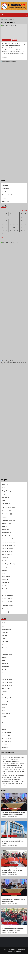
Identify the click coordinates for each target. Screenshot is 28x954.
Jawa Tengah (5, 532)
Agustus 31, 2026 (11, 816)
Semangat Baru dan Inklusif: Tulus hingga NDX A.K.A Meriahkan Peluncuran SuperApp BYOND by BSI (13, 777)
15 (21, 224)
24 (3, 230)
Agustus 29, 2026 (11, 903)
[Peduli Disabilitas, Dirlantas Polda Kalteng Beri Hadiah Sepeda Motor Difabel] (14, 33)
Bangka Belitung (6, 491)
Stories (4, 592)
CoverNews (10, 951)
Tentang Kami (5, 201)
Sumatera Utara (6, 601)
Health (4, 517)
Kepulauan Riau (6, 554)
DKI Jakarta (5, 503)
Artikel (4, 484)
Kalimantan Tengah (7, 39)
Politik (4, 579)
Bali (3, 487)
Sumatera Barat (6, 598)
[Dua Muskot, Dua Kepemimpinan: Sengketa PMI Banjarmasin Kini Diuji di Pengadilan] (14, 802)
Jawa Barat (5, 529)
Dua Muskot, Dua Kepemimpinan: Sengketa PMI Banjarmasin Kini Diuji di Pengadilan (13, 813)
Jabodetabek (5, 523)
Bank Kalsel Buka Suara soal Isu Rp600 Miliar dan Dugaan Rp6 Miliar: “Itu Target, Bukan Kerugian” (13, 841)
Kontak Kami (5, 188)
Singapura (4, 582)
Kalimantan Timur (7, 548)
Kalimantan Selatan (7, 542)
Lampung (4, 557)
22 (21, 227)
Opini (3, 570)
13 (14, 224)
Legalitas (4, 191)
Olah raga (4, 567)
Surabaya (4, 609)
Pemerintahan (6, 576)
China (3, 500)
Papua (3, 573)
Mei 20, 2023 (10, 47)
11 (6, 224)
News (3, 560)
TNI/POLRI (14, 39)
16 (25, 224)
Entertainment (6, 514)
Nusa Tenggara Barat (7, 564)
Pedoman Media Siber (8, 195)
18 (6, 227)
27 (14, 230)
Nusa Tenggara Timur (9, 507)
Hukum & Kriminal (7, 520)
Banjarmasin (5, 494)
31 (3, 234)
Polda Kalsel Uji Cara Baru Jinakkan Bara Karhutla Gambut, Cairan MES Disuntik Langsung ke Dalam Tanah (12, 870)
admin (4, 47)
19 (10, 227)
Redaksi (4, 198)
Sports (4, 589)
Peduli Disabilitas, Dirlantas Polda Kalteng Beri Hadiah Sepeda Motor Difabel (13, 44)
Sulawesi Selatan (6, 595)
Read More (4, 57)
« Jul (2, 237)
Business (4, 497)
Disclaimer (5, 185)
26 (10, 230)
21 (17, 227)
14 (17, 224)
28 (17, 230)
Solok (3, 585)
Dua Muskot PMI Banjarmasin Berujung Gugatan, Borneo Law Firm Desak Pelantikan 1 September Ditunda (13, 899)
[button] (2, 15)
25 (6, 230)
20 (14, 227)
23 (25, 227)
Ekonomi (4, 510)
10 (3, 224)
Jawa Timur (5, 535)
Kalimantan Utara (7, 551)
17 (3, 227)
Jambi (3, 526)
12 (10, 224)
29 (21, 230)
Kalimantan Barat (7, 539)
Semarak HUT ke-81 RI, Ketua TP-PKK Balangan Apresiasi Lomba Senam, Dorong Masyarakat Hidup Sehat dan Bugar (13, 928)
